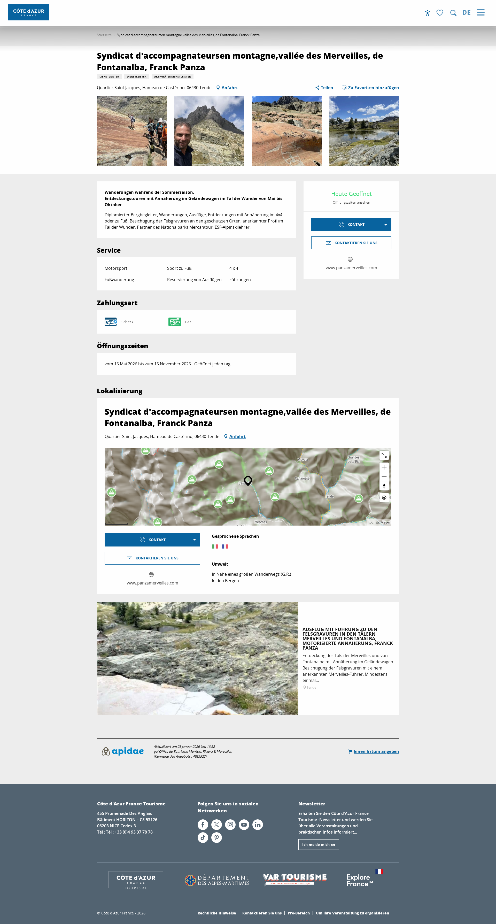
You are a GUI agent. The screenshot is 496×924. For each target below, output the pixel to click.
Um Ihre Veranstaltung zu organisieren (352, 912)
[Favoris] (440, 13)
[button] (453, 13)
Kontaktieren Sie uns (262, 912)
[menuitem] (28, 12)
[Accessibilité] (427, 13)
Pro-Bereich (299, 912)
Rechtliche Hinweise (217, 912)
